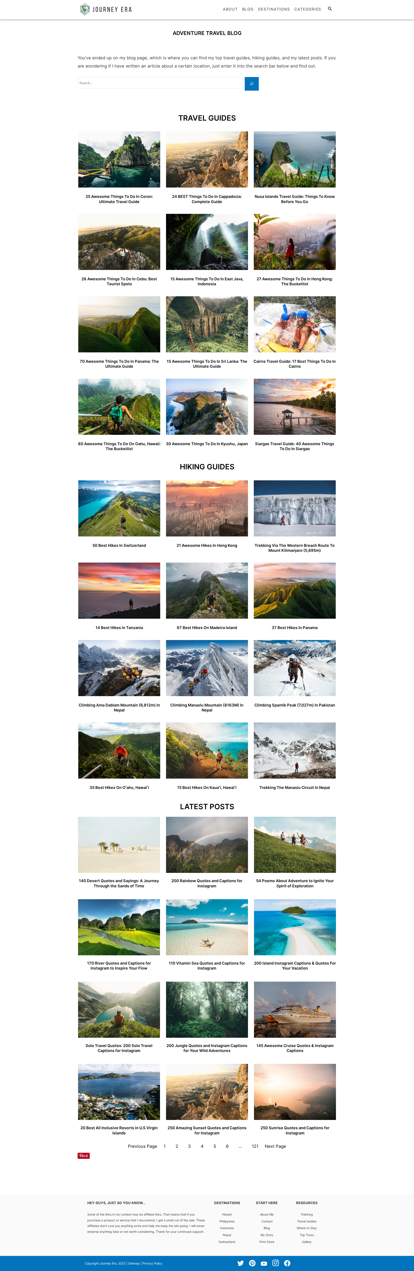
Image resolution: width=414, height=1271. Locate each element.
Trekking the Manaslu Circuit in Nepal (294, 787)
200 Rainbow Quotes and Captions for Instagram (206, 883)
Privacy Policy (152, 1258)
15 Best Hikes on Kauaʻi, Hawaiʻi (207, 787)
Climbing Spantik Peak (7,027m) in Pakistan (294, 705)
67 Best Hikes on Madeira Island (207, 627)
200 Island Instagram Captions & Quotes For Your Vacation (295, 965)
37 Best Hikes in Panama (295, 627)
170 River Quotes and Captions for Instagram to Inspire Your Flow (119, 965)
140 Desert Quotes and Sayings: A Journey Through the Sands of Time (119, 883)
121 (255, 1146)
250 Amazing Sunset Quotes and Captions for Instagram (207, 1130)
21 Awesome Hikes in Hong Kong (207, 545)
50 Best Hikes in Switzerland (119, 545)
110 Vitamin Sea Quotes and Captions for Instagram (207, 965)
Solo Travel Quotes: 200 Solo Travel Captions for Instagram (119, 1048)
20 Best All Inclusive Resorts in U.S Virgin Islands (119, 1130)
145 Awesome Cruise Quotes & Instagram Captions (295, 1048)
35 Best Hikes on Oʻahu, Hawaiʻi (119, 787)
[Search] (252, 84)
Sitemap (134, 1258)
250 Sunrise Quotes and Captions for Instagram (294, 1130)
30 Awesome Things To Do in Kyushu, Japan (207, 444)
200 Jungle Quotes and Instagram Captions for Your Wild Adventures (206, 1048)
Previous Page (142, 1146)
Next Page (275, 1146)
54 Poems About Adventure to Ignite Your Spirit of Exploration (295, 883)
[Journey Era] (116, 9)
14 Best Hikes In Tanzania (119, 627)
